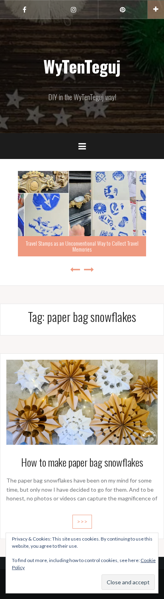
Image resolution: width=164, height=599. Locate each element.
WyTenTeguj (82, 66)
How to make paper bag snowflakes (82, 462)
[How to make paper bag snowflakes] (82, 401)
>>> (82, 521)
